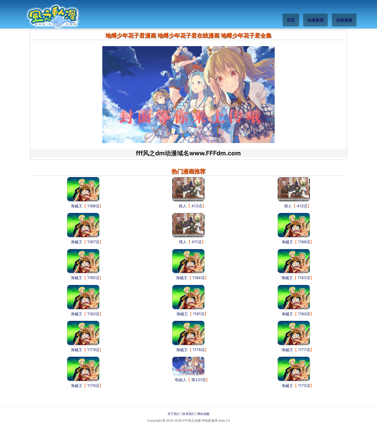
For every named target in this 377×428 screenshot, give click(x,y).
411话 (197, 241)
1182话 (93, 313)
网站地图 (203, 414)
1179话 (93, 349)
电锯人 (180, 379)
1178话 (199, 349)
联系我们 (188, 414)
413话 (196, 205)
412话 (302, 205)
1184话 (198, 277)
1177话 (304, 349)
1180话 (304, 313)
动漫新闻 (315, 20)
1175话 (304, 385)
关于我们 (173, 414)
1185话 (93, 277)
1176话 (93, 385)
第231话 (198, 379)
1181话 (198, 313)
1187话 (93, 241)
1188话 (93, 205)
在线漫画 (344, 20)
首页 (291, 20)
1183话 (304, 277)
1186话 (304, 241)
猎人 (182, 205)
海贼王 (76, 205)
